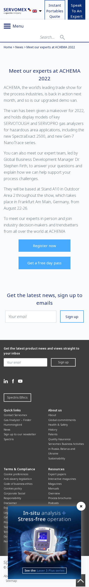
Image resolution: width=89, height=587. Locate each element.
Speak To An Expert (76, 11)
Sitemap (11, 581)
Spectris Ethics (17, 397)
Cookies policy (13, 488)
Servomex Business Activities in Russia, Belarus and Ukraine (66, 448)
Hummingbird (13, 424)
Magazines (55, 484)
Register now (44, 245)
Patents (52, 434)
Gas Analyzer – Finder (17, 420)
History (52, 429)
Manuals (53, 488)
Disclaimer (10, 503)
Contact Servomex (15, 415)
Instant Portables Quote (54, 11)
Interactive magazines (62, 479)
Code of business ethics (18, 484)
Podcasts (53, 503)
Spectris (9, 439)
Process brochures (59, 498)
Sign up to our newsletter (20, 434)
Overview (54, 493)
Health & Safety (58, 424)
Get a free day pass (44, 262)
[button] (62, 37)
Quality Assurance (59, 439)
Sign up (72, 316)
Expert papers (57, 474)
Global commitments (62, 420)
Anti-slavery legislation (18, 479)
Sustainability (56, 458)
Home (8, 47)
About (52, 415)
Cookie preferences (16, 474)
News (19, 47)
